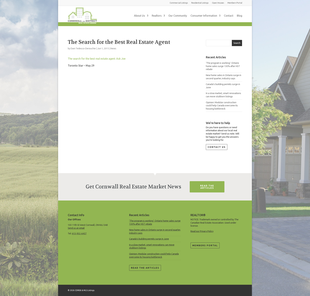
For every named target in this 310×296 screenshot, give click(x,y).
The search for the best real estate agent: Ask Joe (96, 58)
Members (234, 3)
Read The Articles (207, 186)
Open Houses (218, 3)
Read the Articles (145, 268)
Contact (228, 15)
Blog (239, 15)
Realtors (157, 15)
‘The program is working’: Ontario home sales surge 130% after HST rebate (223, 66)
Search (236, 43)
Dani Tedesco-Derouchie (83, 48)
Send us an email (76, 228)
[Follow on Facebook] (239, 289)
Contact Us (217, 147)
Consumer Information (204, 15)
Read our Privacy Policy (202, 231)
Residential (199, 3)
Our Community (177, 15)
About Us (139, 15)
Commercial (179, 3)
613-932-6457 (79, 233)
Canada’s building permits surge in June (149, 239)
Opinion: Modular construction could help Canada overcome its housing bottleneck (222, 105)
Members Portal (205, 245)
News (113, 48)
